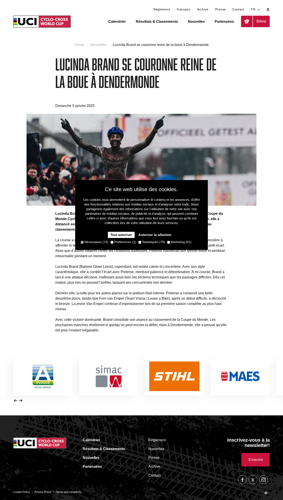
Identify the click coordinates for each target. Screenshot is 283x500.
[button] (15, 400)
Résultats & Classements (157, 21)
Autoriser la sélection (154, 235)
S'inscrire (255, 460)
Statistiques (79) (153, 242)
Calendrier (117, 21)
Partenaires (224, 21)
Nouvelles (196, 21)
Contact (238, 9)
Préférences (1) (124, 242)
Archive (202, 9)
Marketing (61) (180, 242)
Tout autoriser (121, 235)
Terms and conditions (69, 492)
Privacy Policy (42, 492)
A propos (183, 9)
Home (80, 45)
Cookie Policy (21, 492)
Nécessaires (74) (96, 242)
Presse (220, 9)
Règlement (161, 9)
